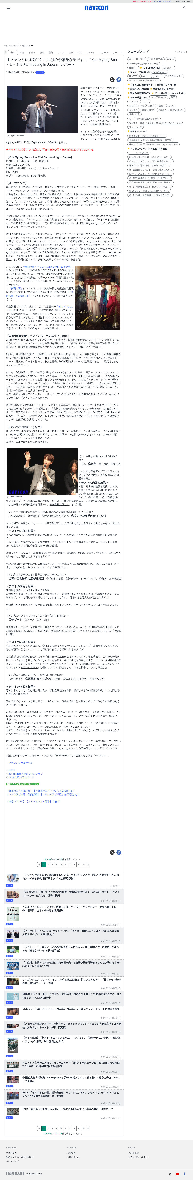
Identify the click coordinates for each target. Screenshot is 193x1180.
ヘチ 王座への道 (158, 97)
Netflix (133, 68)
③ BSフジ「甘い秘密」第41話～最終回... (148, 165)
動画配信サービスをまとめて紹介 (162, 144)
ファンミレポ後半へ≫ (21, 763)
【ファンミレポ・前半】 (38, 801)
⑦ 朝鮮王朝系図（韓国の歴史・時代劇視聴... (150, 182)
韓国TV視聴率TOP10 (140, 93)
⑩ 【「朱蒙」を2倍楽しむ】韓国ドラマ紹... (150, 195)
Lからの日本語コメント (21, 777)
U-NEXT (133, 76)
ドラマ (32, 52)
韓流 (22, 52)
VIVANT (170, 59)
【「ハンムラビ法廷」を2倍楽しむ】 (60, 794)
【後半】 (57, 801)
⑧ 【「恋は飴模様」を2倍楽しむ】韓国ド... (150, 186)
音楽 (71, 52)
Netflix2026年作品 (151, 68)
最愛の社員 (134, 114)
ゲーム (116, 52)
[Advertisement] (96, 28)
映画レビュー (135, 144)
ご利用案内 (11, 1153)
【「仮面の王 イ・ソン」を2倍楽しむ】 (54, 790)
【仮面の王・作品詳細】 (19, 790)
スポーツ (104, 52)
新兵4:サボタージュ (171, 123)
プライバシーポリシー (138, 1157)
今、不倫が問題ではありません (144, 118)
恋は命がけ (178, 110)
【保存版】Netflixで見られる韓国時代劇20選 (150, 140)
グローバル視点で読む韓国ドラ (144, 80)
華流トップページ (138, 131)
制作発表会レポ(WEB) (163, 89)
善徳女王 (161, 106)
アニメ (61, 52)
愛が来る (133, 110)
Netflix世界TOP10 (139, 97)
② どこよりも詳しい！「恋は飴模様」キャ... (150, 161)
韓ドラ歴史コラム (173, 76)
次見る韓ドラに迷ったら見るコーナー (147, 136)
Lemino (145, 76)
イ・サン (133, 101)
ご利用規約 (133, 1153)
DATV (12, 770)
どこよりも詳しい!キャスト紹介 (170, 93)
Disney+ (168, 68)
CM (79, 52)
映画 (42, 52)
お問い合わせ (73, 1157)
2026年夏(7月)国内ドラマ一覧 (143, 63)
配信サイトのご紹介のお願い (19, 1157)
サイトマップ (12, 1161)
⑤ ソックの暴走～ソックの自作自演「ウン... (150, 174)
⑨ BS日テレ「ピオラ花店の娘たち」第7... (149, 191)
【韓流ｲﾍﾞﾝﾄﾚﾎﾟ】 (15, 801)
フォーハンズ (135, 127)
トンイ (145, 101)
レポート (90, 52)
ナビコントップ (11, 45)
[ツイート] (112, 79)
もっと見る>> (139, 153)
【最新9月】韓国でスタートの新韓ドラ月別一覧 (153, 85)
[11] (88, 864)
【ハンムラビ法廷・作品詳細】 (23, 794)
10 (83, 864)
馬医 (173, 97)
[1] (39, 864)
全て (13, 52)
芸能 (51, 52)
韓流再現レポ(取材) (139, 89)
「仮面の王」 (16, 288)
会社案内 (71, 1153)
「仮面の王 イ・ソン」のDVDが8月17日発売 (46, 266)
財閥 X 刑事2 (148, 110)
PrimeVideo (159, 72)
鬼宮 (131, 106)
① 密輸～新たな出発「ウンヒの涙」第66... (149, 157)
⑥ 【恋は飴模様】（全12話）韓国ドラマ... (149, 178)
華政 (150, 106)
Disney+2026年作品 (140, 72)
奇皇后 (141, 106)
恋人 (171, 106)
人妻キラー (163, 110)
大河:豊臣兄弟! (156, 59)
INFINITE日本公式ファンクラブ (26, 773)
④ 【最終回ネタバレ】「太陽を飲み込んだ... (150, 170)
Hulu (158, 76)
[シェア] (118, 79)
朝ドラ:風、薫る (137, 59)
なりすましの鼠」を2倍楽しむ (143, 123)
